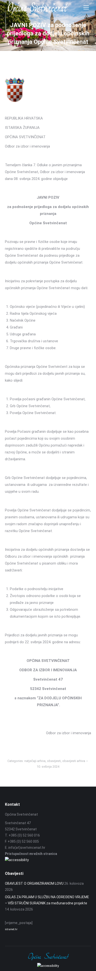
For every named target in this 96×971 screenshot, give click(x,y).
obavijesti (54, 761)
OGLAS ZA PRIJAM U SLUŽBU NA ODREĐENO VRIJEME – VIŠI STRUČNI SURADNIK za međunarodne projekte (47, 900)
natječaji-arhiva (35, 761)
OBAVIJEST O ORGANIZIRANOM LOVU (34, 883)
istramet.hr (11, 929)
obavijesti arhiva (73, 761)
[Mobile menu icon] (86, 7)
